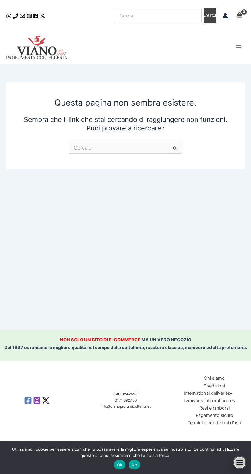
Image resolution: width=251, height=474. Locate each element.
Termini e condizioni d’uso (214, 422)
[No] (243, 458)
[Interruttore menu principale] (239, 47)
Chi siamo (214, 378)
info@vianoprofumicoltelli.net (126, 406)
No (134, 464)
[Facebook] (36, 16)
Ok (119, 464)
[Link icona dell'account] (225, 15)
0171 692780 (126, 400)
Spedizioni (214, 386)
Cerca (210, 15)
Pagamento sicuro (214, 415)
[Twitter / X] (42, 16)
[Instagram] (29, 16)
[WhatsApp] (9, 16)
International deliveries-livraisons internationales (209, 396)
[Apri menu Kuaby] (239, 462)
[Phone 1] (15, 16)
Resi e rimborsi (214, 408)
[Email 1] (22, 16)
